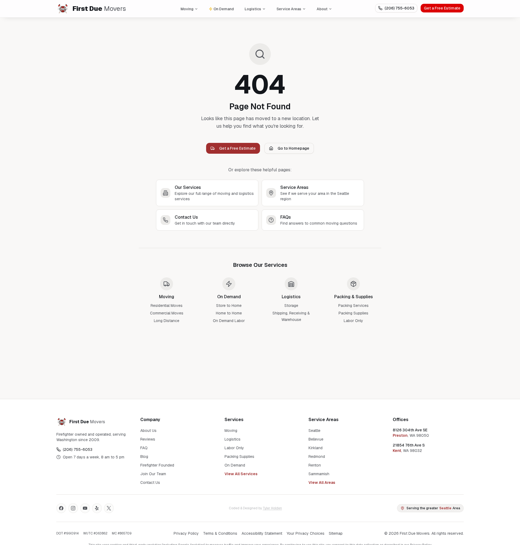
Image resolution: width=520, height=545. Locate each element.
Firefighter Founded (157, 465)
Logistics (253, 8)
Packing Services (353, 305)
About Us (148, 430)
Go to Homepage (293, 148)
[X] (109, 508)
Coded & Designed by (255, 508)
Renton (314, 465)
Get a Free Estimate (442, 8)
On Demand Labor (229, 320)
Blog (144, 456)
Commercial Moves (166, 313)
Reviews (147, 439)
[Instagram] (73, 508)
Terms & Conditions (220, 533)
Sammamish (318, 473)
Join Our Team (153, 473)
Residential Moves (167, 305)
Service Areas (289, 8)
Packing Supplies (353, 313)
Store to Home (229, 305)
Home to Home (229, 313)
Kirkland (315, 447)
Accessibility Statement (262, 533)
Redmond (316, 456)
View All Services (241, 473)
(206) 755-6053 (399, 8)
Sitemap (336, 533)
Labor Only (353, 320)
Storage (291, 305)
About (322, 8)
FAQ (144, 447)
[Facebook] (61, 508)
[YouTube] (85, 508)
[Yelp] (97, 508)
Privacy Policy (186, 533)
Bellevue (315, 439)
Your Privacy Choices (305, 533)
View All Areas (321, 482)
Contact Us (150, 482)
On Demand (223, 8)
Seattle (314, 430)
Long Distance (166, 320)
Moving (186, 8)
